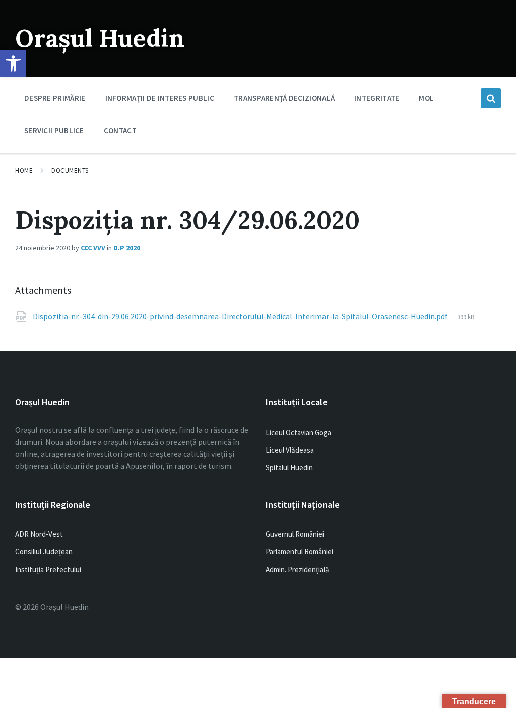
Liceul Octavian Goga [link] (298, 432)
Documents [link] (70, 170)
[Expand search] (491, 98)
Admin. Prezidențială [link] (297, 569)
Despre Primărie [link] (55, 98)
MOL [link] (426, 98)
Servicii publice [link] (54, 130)
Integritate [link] (376, 98)
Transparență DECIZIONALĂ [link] (284, 98)
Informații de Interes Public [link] (159, 98)
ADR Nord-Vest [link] (39, 534)
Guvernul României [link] (295, 534)
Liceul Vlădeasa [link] (290, 450)
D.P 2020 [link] (126, 247)
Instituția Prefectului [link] (48, 569)
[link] (13, 63)
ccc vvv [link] (93, 247)
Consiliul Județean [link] (44, 551)
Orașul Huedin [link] (99, 38)
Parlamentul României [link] (299, 551)
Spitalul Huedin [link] (289, 467)
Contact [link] (120, 130)
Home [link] (24, 170)
